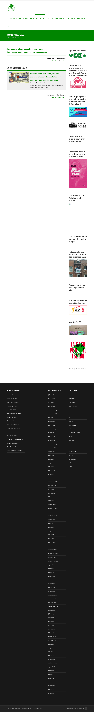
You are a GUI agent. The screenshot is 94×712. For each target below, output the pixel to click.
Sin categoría (72, 459)
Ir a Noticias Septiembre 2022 (56, 58)
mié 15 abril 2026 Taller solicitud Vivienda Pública (15, 437)
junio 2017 (51, 674)
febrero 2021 (51, 542)
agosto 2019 (51, 610)
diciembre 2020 (52, 549)
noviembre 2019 (52, 599)
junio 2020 (51, 572)
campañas (72, 402)
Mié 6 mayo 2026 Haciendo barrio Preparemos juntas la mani (14, 409)
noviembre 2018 (52, 636)
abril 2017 (51, 682)
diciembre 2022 (52, 478)
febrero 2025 (51, 425)
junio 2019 (51, 617)
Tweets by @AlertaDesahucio (77, 369)
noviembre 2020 (53, 553)
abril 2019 (51, 625)
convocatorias (73, 410)
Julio (58, 61)
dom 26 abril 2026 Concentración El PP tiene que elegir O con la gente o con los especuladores (13, 425)
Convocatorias (28, 18)
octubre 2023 (52, 447)
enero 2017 (51, 693)
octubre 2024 (52, 429)
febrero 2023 (51, 470)
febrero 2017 (51, 689)
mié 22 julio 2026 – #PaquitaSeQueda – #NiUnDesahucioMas (13, 398)
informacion (72, 425)
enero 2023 (51, 474)
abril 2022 (51, 489)
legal (70, 436)
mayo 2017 (51, 678)
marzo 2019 (51, 629)
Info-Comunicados (14, 18)
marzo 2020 (51, 583)
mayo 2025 (51, 421)
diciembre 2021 (52, 504)
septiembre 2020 (53, 561)
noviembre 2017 (52, 663)
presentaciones (73, 451)
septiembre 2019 (53, 606)
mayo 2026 (51, 398)
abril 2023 (51, 466)
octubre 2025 (52, 417)
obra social (72, 440)
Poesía (71, 444)
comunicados (72, 406)
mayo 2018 (51, 648)
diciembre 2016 (52, 697)
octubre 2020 (52, 557)
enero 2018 (51, 659)
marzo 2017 (51, 685)
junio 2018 (51, 644)
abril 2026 (51, 402)
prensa (71, 447)
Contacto (49, 18)
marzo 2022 (51, 493)
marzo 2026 (51, 406)
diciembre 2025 (52, 410)
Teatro (70, 466)
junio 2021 (51, 527)
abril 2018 (51, 651)
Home (8, 37)
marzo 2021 (51, 538)
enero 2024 (51, 440)
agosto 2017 (51, 667)
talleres (71, 463)
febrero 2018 (51, 655)
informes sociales (73, 429)
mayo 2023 (51, 463)
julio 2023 (51, 455)
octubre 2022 (52, 485)
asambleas (72, 398)
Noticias (39, 18)
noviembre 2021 (52, 508)
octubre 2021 (52, 512)
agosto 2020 (51, 565)
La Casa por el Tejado (78, 18)
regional (71, 455)
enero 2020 (51, 591)
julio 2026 (51, 395)
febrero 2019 (51, 633)
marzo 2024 (51, 432)
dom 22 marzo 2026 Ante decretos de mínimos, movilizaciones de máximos (14, 446)
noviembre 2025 (52, 413)
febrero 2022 (51, 497)
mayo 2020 (51, 576)
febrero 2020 (52, 587)
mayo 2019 (51, 621)
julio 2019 (51, 614)
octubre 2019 (52, 602)
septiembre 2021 (53, 515)
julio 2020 (51, 568)
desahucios (72, 413)
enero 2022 (51, 500)
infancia (71, 421)
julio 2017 (51, 670)
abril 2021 (51, 534)
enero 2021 (51, 546)
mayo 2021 (51, 531)
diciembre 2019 (52, 595)
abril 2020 (51, 580)
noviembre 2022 (52, 481)
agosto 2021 (51, 519)
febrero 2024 (51, 436)
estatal (71, 417)
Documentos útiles (62, 18)
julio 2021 (51, 523)
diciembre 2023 (52, 444)
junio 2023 (51, 459)
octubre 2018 (52, 640)
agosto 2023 (51, 451)
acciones (71, 395)
